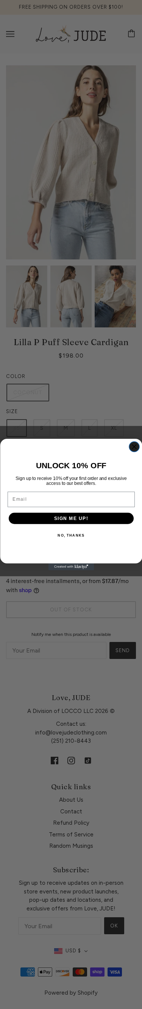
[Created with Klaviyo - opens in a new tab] (71, 566)
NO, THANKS (71, 536)
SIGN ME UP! (71, 518)
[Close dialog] (134, 447)
